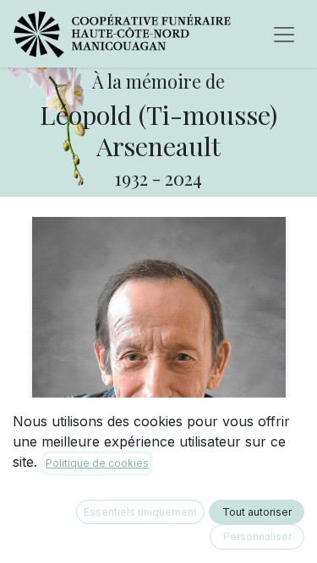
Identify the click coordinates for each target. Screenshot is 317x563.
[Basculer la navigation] (284, 34)
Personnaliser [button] (257, 536)
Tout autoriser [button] (257, 512)
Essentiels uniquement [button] (140, 512)
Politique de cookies (97, 463)
